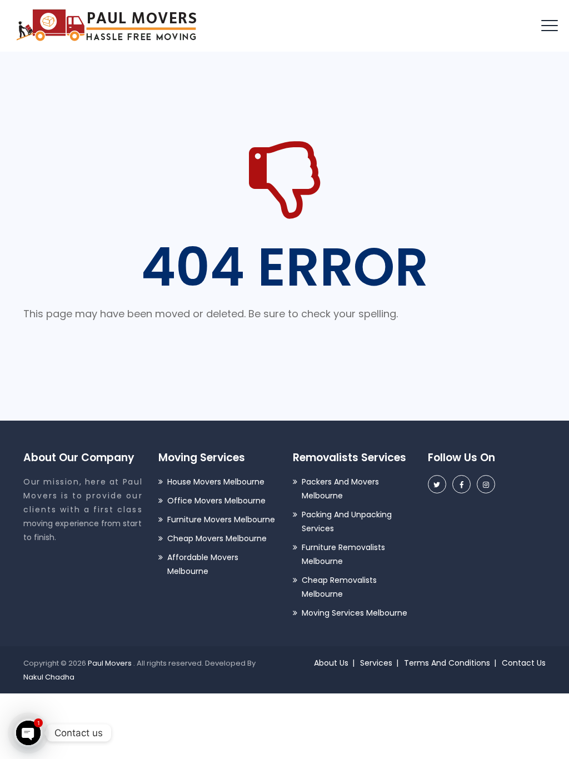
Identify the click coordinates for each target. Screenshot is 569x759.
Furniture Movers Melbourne (221, 519)
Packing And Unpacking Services (347, 521)
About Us (331, 662)
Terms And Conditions (447, 662)
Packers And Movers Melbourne (340, 488)
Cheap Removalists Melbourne (339, 587)
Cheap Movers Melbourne (217, 538)
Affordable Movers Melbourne (202, 564)
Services (376, 662)
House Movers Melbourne (215, 481)
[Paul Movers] (107, 26)
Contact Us (524, 662)
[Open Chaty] (28, 733)
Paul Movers (110, 663)
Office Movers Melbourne (216, 500)
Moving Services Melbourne (354, 612)
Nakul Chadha (48, 677)
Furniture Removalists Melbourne (343, 554)
